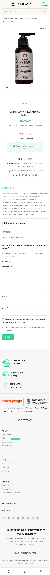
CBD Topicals (7, 21)
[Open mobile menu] (3, 4)
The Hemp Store (17, 18)
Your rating (6, 261)
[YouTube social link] (18, 518)
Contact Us (7, 434)
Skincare (39, 171)
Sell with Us (7, 445)
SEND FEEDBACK (25, 420)
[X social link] (23, 175)
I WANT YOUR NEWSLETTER (25, 553)
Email (5, 307)
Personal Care (29, 166)
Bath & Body (17, 171)
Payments (6, 467)
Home (4, 18)
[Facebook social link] (19, 175)
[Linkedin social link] (29, 175)
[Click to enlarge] (7, 87)
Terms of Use (7, 485)
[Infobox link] (15, 363)
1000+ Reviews (8, 463)
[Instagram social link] (14, 518)
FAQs (4, 460)
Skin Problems (29, 171)
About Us (6, 438)
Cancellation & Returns (11, 493)
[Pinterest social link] (26, 175)
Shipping (5, 471)
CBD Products (32, 18)
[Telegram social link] (36, 175)
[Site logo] (21, 4)
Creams (19, 166)
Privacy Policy (7, 489)
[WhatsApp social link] (32, 175)
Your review (7, 265)
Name (5, 296)
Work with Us (11, 441)
